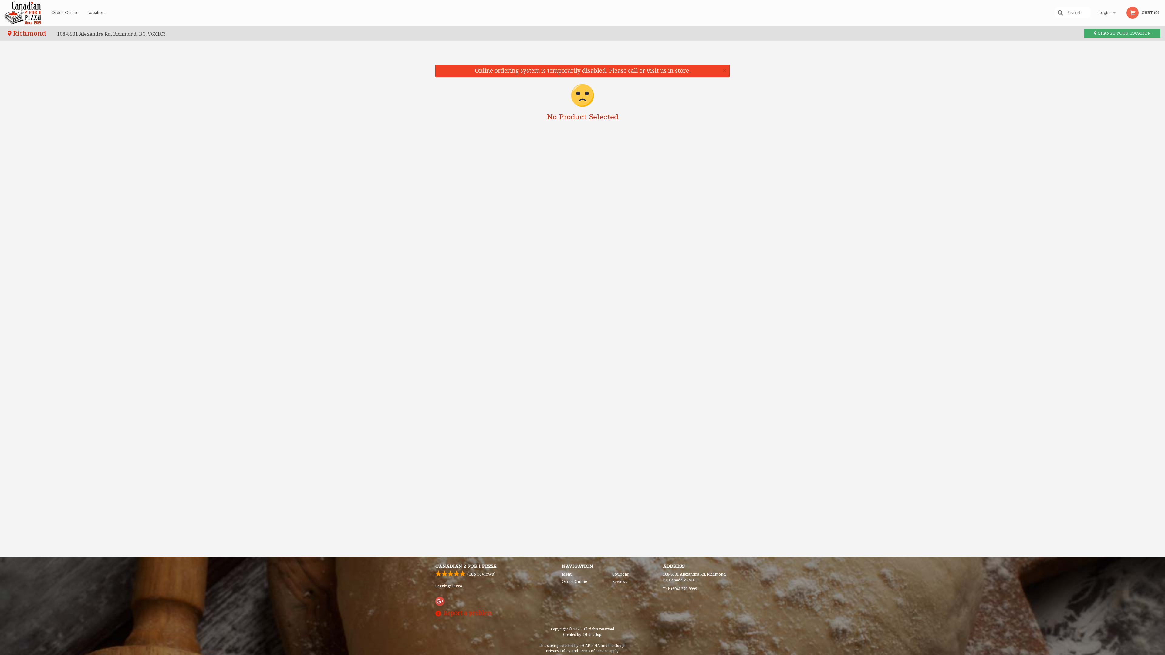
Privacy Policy (558, 651)
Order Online (65, 12)
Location (96, 12)
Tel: (680, 588)
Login (1104, 12)
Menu (567, 574)
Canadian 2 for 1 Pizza (466, 566)
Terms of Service (593, 651)
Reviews (619, 581)
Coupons (620, 574)
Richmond (29, 33)
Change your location (1123, 33)
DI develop (592, 635)
